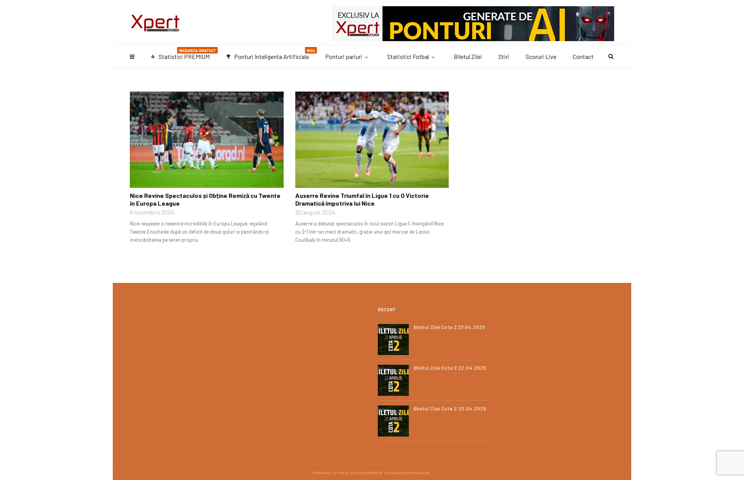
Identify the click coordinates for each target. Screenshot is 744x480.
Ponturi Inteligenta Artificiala (270, 54)
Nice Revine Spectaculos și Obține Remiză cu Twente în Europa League (205, 199)
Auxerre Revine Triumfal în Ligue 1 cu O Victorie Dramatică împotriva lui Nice (362, 199)
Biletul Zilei (468, 56)
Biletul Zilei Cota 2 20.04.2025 (449, 408)
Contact (583, 56)
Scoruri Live (540, 56)
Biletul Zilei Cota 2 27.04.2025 (449, 327)
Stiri (503, 56)
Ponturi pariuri (343, 56)
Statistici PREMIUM (183, 54)
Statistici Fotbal (408, 56)
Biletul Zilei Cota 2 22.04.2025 (449, 368)
